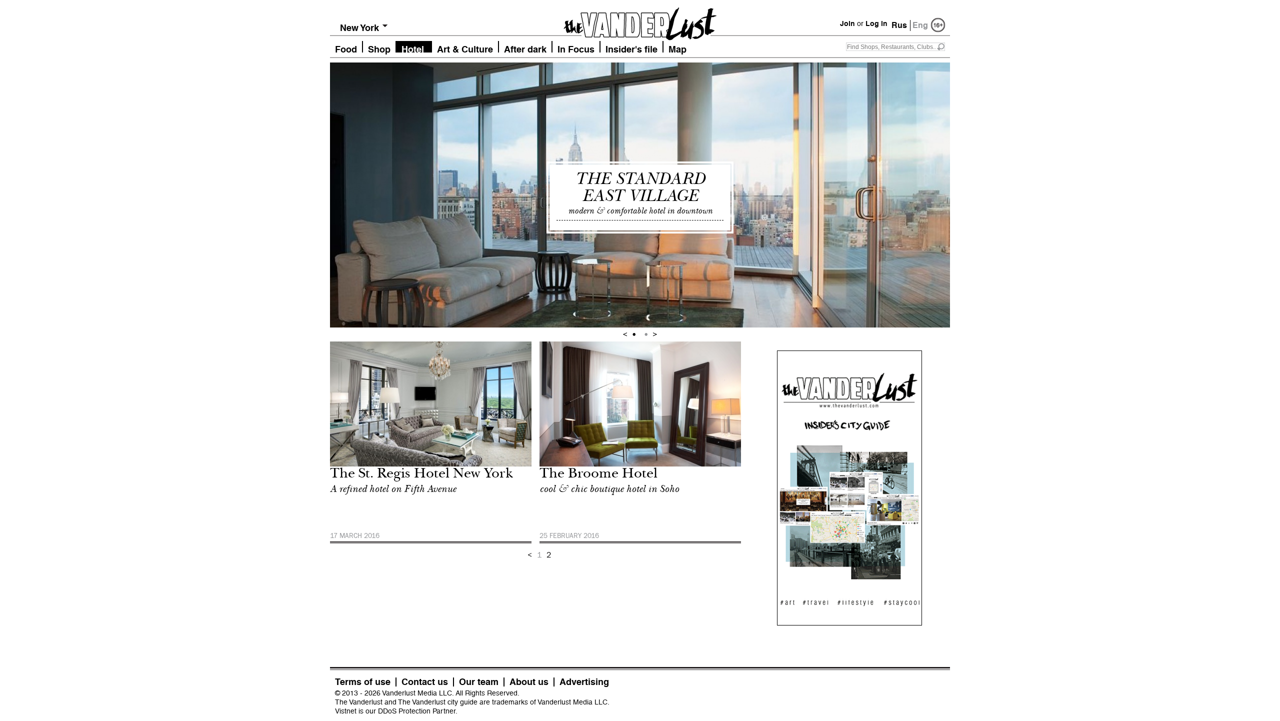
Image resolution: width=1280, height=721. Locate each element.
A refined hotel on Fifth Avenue (393, 489)
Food (346, 48)
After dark (525, 48)
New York (359, 27)
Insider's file (632, 48)
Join (847, 24)
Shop (379, 48)
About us (529, 682)
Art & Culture (465, 48)
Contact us (425, 682)
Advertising (584, 682)
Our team (478, 682)
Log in (877, 24)
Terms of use (362, 682)
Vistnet (345, 711)
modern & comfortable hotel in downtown (640, 211)
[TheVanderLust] (640, 21)
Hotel (413, 48)
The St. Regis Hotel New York (421, 475)
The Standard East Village (640, 187)
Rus (899, 25)
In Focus (576, 48)
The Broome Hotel (599, 475)
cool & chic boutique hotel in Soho (609, 489)
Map (677, 48)
